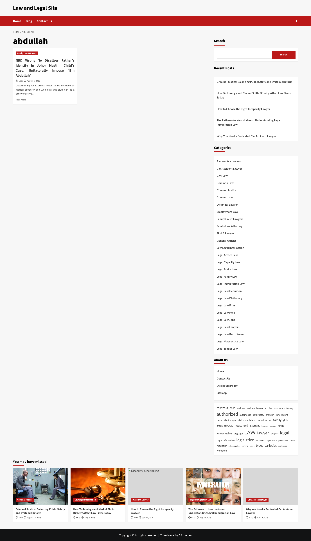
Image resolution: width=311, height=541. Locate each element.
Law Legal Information (230, 247)
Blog (29, 21)
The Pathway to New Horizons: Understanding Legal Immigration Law (249, 122)
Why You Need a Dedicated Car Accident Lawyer (246, 136)
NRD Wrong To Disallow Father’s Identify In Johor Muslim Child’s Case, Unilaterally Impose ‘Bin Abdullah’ (45, 68)
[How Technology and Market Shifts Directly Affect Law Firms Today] (98, 486)
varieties (271, 445)
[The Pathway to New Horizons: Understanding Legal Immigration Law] (213, 486)
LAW (250, 432)
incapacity (255, 425)
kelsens (273, 426)
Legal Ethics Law (227, 269)
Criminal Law (225, 197)
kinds (281, 425)
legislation (245, 439)
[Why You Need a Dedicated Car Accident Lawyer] (270, 486)
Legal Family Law (227, 276)
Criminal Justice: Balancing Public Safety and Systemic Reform (254, 81)
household (241, 425)
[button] (296, 21)
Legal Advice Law (227, 255)
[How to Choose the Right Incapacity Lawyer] (155, 486)
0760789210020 (226, 408)
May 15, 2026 (205, 517)
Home (17, 21)
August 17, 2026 (34, 517)
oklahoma (260, 440)
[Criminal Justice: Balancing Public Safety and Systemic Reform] (40, 486)
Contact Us (44, 21)
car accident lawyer (227, 420)
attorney (288, 408)
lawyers (275, 433)
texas (252, 446)
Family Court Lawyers (230, 219)
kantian (265, 426)
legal (284, 432)
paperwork (271, 440)
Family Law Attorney (27, 53)
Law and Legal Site (35, 8)
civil (240, 420)
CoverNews (167, 535)
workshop (222, 450)
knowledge (224, 433)
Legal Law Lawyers (228, 327)
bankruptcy (258, 414)
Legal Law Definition (229, 291)
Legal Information (226, 440)
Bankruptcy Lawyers (229, 161)
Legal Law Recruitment (231, 334)
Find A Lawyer (225, 233)
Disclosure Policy (227, 385)
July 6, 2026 (89, 517)
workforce (282, 446)
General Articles (226, 240)
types (259, 445)
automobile (245, 414)
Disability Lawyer (227, 204)
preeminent (283, 440)
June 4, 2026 (147, 517)
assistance (278, 408)
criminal (259, 420)
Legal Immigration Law (231, 283)
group (228, 425)
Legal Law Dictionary (229, 298)
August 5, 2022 (33, 80)
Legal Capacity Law (228, 262)
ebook (268, 420)
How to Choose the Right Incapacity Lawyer (243, 109)
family (277, 420)
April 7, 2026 (262, 517)
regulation (222, 445)
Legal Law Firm (226, 305)
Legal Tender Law (227, 348)
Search (219, 40)
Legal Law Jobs (226, 319)
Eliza (21, 80)
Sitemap (222, 392)
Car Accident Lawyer (229, 168)
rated (292, 440)
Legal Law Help (226, 312)
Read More (21, 99)
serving (245, 446)
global (286, 420)
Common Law (225, 183)
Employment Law (227, 211)
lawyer (263, 432)
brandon (270, 414)
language (238, 433)
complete (248, 420)
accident (241, 408)
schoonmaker (234, 446)
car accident (282, 414)
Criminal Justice (226, 190)
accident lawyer (255, 408)
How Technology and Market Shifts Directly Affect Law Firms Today (254, 95)
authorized (227, 414)
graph (220, 425)
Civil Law (222, 175)
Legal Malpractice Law (230, 341)
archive (268, 408)
